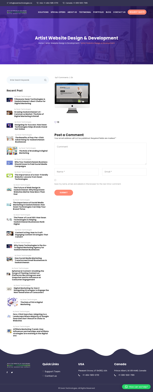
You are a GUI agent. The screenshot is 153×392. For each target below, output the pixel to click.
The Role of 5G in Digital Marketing (31, 303)
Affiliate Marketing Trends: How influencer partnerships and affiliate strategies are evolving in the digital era (31, 332)
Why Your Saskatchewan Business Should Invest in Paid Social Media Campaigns (31, 164)
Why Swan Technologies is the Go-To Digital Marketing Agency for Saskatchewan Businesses (30, 247)
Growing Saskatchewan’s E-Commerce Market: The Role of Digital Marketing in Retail (29, 114)
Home (41, 43)
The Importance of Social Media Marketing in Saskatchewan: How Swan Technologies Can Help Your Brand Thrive (29, 205)
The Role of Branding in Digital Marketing (33, 152)
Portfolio (98, 12)
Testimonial (85, 12)
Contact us (119, 12)
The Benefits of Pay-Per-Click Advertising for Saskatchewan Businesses (29, 139)
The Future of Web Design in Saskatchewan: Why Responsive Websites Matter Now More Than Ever (29, 190)
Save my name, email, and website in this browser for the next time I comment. (87, 184)
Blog (108, 12)
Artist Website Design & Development (62, 43)
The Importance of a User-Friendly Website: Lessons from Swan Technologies (31, 177)
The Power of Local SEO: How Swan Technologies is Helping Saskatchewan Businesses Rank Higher (30, 220)
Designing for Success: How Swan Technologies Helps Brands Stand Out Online (31, 126)
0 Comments (63, 77)
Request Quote (137, 12)
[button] (136, 386)
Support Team (52, 371)
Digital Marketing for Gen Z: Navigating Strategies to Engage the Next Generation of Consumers (31, 290)
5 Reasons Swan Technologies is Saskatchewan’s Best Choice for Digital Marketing (30, 101)
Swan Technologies (24, 96)
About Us (72, 12)
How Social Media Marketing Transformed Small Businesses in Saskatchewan (31, 260)
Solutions (43, 12)
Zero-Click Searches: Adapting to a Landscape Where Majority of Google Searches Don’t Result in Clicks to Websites (31, 317)
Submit (64, 192)
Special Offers (58, 12)
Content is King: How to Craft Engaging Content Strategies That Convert (31, 234)
